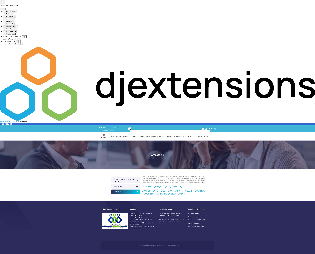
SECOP (187, 182)
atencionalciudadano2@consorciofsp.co (141, 223)
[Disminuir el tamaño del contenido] (23, 36)
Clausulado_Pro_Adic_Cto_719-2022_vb (163, 186)
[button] (123, 136)
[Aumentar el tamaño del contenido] (25, 36)
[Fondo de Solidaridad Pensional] (104, 136)
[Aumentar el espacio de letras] (21, 44)
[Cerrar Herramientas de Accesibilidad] (4, 9)
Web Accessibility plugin (7, 121)
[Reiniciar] (1, 9)
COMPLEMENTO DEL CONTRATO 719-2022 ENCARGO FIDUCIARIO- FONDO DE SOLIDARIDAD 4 (173, 192)
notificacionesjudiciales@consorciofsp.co (142, 226)
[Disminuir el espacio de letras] (19, 44)
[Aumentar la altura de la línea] (19, 41)
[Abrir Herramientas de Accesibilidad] (2, 2)
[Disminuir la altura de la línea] (17, 41)
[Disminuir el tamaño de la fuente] (18, 39)
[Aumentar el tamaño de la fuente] (20, 39)
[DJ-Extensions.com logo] (157, 83)
